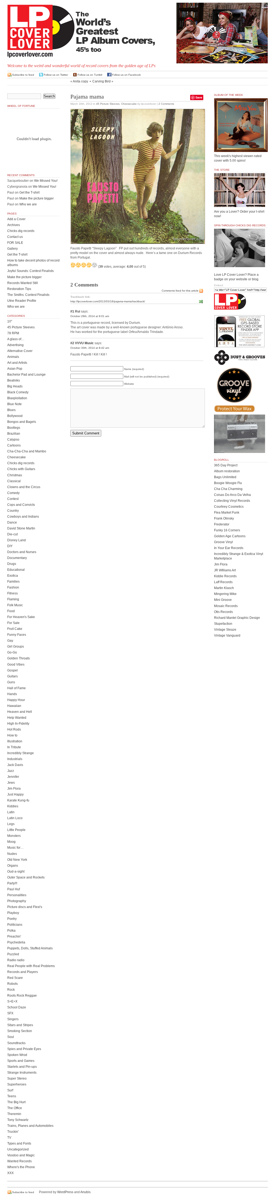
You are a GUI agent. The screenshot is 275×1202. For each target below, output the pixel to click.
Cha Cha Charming (228, 489)
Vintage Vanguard (227, 635)
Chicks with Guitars (21, 469)
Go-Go (12, 652)
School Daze (16, 1007)
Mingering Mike (225, 594)
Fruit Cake (14, 629)
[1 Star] (73, 265)
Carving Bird (101, 81)
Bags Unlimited (225, 477)
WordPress (65, 1192)
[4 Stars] (89, 265)
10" (9, 321)
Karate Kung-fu (18, 800)
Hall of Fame (16, 688)
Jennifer (13, 777)
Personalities (16, 895)
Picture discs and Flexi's (24, 907)
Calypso (13, 439)
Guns (11, 682)
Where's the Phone (21, 1167)
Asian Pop (14, 369)
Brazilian (13, 433)
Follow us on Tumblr (90, 74)
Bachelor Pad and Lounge (26, 374)
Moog (11, 842)
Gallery (12, 248)
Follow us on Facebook (126, 74)
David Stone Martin (21, 528)
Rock (11, 990)
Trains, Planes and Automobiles (30, 1126)
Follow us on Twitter (56, 74)
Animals (13, 357)
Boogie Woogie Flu (228, 483)
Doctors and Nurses (21, 552)
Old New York (17, 860)
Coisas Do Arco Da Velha (232, 495)
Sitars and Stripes (20, 1025)
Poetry (12, 919)
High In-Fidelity (18, 723)
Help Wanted (16, 718)
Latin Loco (15, 818)
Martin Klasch (224, 588)
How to (12, 735)
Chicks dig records (20, 231)
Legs (11, 824)
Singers (13, 1019)
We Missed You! (45, 181)
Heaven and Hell (19, 712)
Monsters (14, 836)
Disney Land (16, 540)
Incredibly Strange (20, 753)
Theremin (14, 1114)
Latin (11, 812)
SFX (10, 1013)
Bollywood (15, 416)
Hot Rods (14, 729)
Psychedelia (16, 942)
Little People (16, 830)
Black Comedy (17, 392)
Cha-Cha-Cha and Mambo (26, 451)
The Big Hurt (16, 1102)
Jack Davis (15, 765)
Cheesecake (129, 103)
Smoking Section (19, 1031)
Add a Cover (16, 219)
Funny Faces (16, 635)
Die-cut (12, 534)
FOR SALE (15, 243)
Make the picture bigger (36, 198)
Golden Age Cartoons (229, 536)
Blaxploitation (17, 398)
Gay (10, 640)
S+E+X (12, 1001)
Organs (12, 865)
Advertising (15, 345)
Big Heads (15, 386)
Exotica (12, 576)
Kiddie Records (225, 576)
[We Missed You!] (241, 147)
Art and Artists (17, 363)
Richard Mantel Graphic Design (237, 618)
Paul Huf (13, 889)
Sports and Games (20, 1061)
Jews (11, 783)
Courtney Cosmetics (229, 507)
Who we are (28, 204)
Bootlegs (13, 428)
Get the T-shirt (29, 192)
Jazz (10, 771)
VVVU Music (84, 343)
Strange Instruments (22, 1072)
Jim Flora (14, 788)
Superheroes (16, 1084)
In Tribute (14, 747)
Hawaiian (14, 706)
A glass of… (15, 339)
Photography (16, 901)
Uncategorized (18, 1149)
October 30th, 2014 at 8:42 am (89, 347)
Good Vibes (15, 664)
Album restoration (227, 471)
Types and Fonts (19, 1143)
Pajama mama (87, 96)
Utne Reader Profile (21, 301)
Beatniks (13, 380)
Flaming (13, 599)
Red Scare (15, 978)
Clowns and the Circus (23, 487)
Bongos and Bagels (21, 422)
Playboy (13, 913)
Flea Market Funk (226, 512)
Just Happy (15, 794)
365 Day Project (225, 465)
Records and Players (22, 972)
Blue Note (14, 404)
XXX (10, 1173)
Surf (10, 1090)
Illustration (14, 741)
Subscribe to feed (23, 74)
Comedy (13, 493)
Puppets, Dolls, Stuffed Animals (30, 948)
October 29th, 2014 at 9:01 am (89, 316)
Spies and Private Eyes (24, 1049)
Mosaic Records (226, 606)
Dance (12, 522)
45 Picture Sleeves (108, 103)
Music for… (15, 847)
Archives (13, 225)
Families (13, 581)
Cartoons (14, 445)
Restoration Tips (19, 289)
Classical (14, 481)
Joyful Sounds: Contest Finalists (30, 271)
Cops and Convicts (21, 505)
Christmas (14, 475)
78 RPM (13, 333)
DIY (10, 546)
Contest (13, 499)
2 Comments (166, 103)
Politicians (14, 925)
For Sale (13, 623)
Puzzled (13, 954)
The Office (14, 1108)
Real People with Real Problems (31, 966)
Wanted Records (19, 1161)
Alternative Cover (19, 351)
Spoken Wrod (17, 1055)
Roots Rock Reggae (22, 995)
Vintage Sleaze (225, 629)
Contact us (15, 237)
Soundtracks (16, 1043)
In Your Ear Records (228, 548)
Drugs (11, 564)
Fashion (13, 587)
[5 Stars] (94, 265)
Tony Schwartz (17, 1120)
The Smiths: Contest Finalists (28, 295)
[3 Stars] (83, 265)
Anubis (85, 1192)
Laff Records (223, 582)
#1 (72, 311)
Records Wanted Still (22, 283)
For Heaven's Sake (21, 617)
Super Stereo (17, 1078)
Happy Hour (16, 700)
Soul (10, 1037)
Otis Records (223, 612)
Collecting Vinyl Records (232, 501)
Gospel (12, 670)
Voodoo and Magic (21, 1155)
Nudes (12, 854)
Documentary (17, 558)
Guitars (12, 676)
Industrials (14, 759)
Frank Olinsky (224, 518)
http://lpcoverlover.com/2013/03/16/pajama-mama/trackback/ (107, 301)
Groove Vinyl (223, 542)
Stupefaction (223, 624)
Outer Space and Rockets (26, 877)
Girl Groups (15, 646)
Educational (16, 570)
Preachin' (14, 936)
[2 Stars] (78, 265)
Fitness (12, 593)
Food (11, 611)
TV (9, 1137)
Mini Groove (223, 600)
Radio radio (15, 960)
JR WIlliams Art (225, 570)
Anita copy (80, 81)
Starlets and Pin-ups (22, 1067)
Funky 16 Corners (227, 530)
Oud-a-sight (15, 871)
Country (13, 511)
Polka (11, 930)
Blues (11, 410)
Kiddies (12, 806)
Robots (12, 984)
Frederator (221, 524)
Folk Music (15, 605)
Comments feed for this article (180, 290)
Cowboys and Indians (23, 516)
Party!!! (12, 883)
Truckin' (13, 1132)
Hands (12, 694)
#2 (72, 343)
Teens (11, 1096)
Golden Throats (18, 658)
